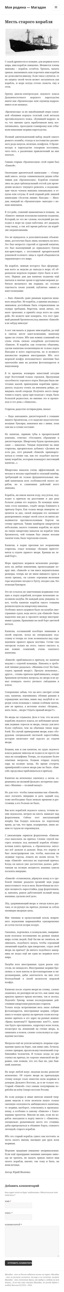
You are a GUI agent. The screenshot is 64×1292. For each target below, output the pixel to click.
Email (9, 1213)
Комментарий (13, 1224)
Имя (8, 1201)
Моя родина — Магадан (25, 7)
